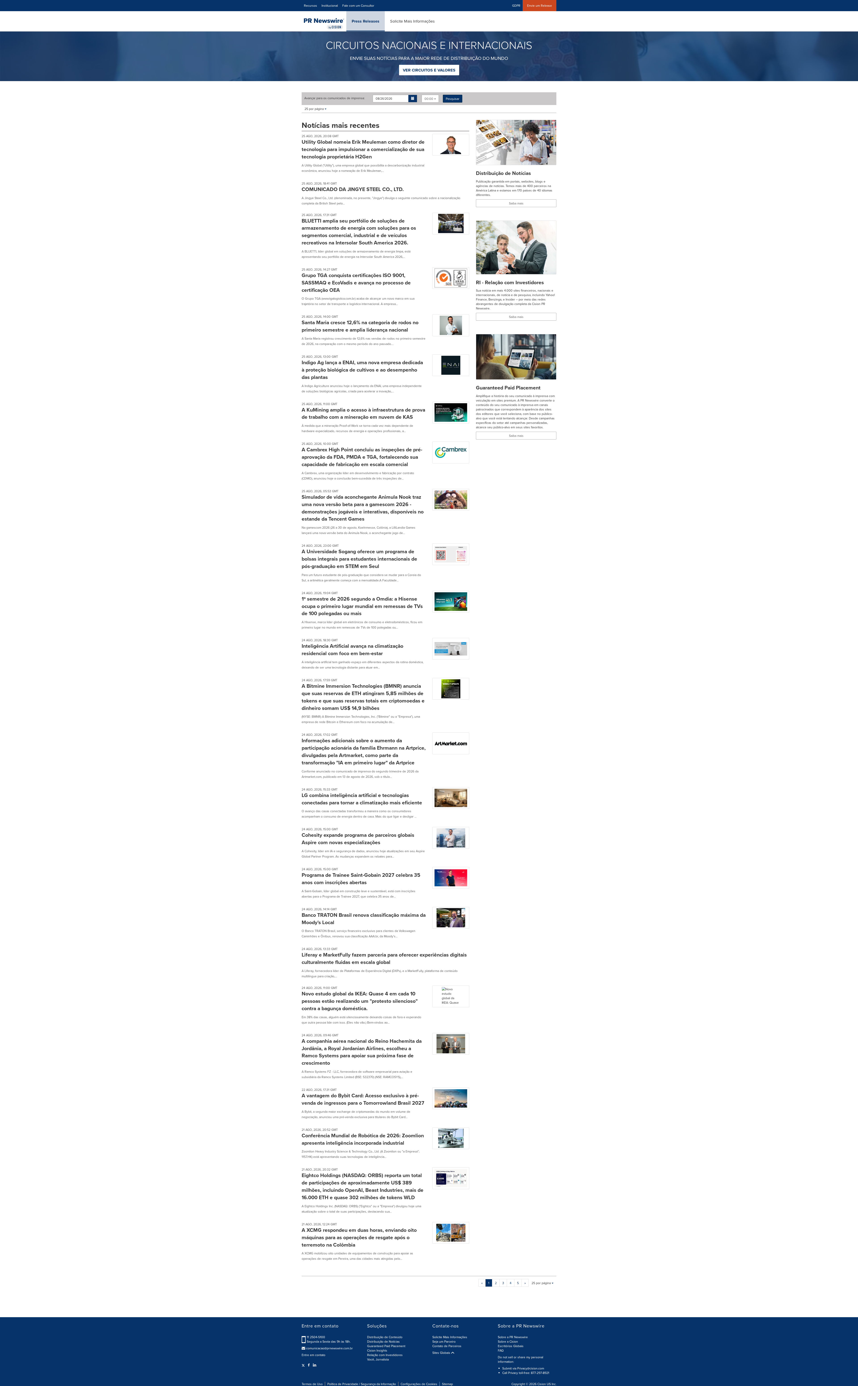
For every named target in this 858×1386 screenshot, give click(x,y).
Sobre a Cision (508, 1341)
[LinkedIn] (315, 1365)
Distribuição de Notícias (383, 1341)
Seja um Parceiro (444, 1341)
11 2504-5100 (316, 1337)
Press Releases (365, 21)
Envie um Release (539, 5)
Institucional (330, 5)
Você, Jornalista (378, 1359)
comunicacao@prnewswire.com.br (329, 1348)
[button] (412, 98)
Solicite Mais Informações (412, 21)
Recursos (310, 5)
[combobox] (430, 99)
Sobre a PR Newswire (513, 1337)
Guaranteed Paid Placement (386, 1346)
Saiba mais (516, 203)
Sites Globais (441, 1352)
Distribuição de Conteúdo (384, 1337)
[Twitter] (304, 1365)
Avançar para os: (334, 98)
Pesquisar (452, 99)
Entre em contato (313, 1355)
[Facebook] (309, 1365)
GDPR (516, 5)
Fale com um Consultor (358, 5)
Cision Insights (377, 1350)
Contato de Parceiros (446, 1346)
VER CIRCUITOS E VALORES (429, 70)
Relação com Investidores (385, 1355)
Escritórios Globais (511, 1346)
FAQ (501, 1350)
